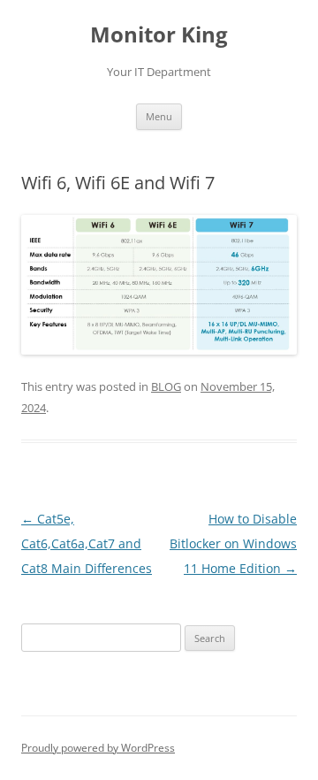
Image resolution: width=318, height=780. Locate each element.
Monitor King (159, 35)
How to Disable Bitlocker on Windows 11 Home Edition (233, 543)
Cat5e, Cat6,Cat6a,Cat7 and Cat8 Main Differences (86, 543)
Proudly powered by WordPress (98, 747)
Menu (159, 116)
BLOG (166, 386)
